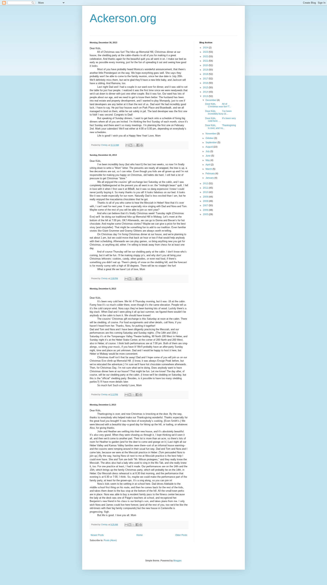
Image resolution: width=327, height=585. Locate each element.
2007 (206, 205)
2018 (206, 74)
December (211, 100)
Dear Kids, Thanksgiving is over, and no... (220, 126)
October (210, 138)
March (209, 169)
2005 (206, 214)
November (211, 133)
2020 (206, 65)
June (208, 155)
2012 (206, 183)
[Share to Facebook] (138, 145)
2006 (206, 210)
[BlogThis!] (131, 145)
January (210, 178)
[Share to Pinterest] (141, 145)
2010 (206, 192)
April (208, 164)
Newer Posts (97, 535)
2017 (206, 78)
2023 (206, 52)
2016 (206, 83)
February (210, 173)
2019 (206, 69)
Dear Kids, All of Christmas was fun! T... (218, 105)
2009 (206, 196)
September (211, 142)
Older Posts (181, 535)
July (208, 151)
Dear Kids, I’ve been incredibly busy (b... (218, 112)
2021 (206, 61)
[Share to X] (134, 145)
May (208, 160)
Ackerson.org (123, 18)
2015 (206, 87)
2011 (206, 188)
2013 (206, 96)
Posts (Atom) (110, 540)
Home (139, 535)
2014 (206, 92)
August (209, 147)
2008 (206, 201)
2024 (206, 47)
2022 (206, 56)
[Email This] (127, 145)
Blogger (177, 560)
